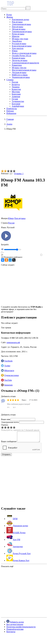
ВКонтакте (9, 370)
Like (45, 255)
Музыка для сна (19, 67)
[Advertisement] (24, 151)
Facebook (8, 361)
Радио (9, 15)
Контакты (10, 631)
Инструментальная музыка (24, 70)
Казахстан (16, 89)
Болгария (16, 104)
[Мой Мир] (10, 260)
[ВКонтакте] (2, 260)
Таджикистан (18, 101)
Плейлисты (11, 108)
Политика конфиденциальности (21, 627)
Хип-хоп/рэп (17, 48)
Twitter (7, 366)
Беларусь (16, 84)
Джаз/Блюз (17, 41)
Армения (16, 96)
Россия (15, 82)
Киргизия (16, 94)
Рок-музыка (17, 22)
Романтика (17, 65)
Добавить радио (16, 622)
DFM (15, 519)
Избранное (11, 113)
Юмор (14, 51)
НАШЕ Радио (19, 532)
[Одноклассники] (6, 260)
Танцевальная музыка (22, 31)
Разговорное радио (20, 19)
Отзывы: (18, 173)
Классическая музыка (21, 46)
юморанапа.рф (13, 342)
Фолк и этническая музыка (24, 53)
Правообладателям (14, 629)
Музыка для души (20, 39)
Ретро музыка (18, 34)
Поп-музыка (17, 27)
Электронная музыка (21, 24)
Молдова (16, 92)
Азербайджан (18, 106)
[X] (13, 260)
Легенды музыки (19, 60)
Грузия (15, 99)
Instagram (8, 385)
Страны (9, 80)
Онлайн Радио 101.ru (21, 55)
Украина (15, 87)
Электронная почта (10, 422)
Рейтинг (10, 111)
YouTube (8, 380)
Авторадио (18, 546)
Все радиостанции (14, 624)
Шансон (15, 36)
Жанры (9, 17)
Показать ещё (7, 566)
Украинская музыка (21, 77)
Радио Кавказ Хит (21, 560)
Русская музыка (19, 43)
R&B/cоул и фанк (20, 75)
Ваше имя (5, 419)
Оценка (4, 425)
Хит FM (16, 539)
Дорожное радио (20, 526)
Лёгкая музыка (18, 29)
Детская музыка (19, 72)
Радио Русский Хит (22, 553)
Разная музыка (18, 58)
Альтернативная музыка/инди (25, 63)
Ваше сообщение (9, 441)
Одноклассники (11, 375)
